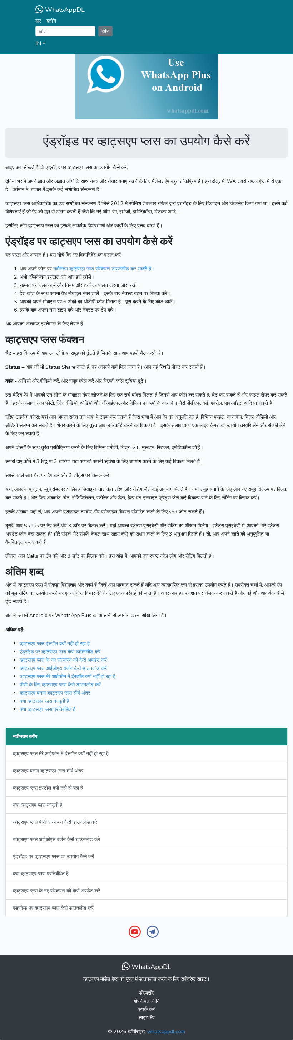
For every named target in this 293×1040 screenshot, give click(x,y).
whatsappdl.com (166, 1031)
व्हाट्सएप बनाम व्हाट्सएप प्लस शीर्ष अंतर (48, 770)
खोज (105, 31)
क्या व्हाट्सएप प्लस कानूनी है (37, 804)
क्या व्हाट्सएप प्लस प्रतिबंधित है (41, 873)
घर (38, 21)
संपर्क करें (146, 1009)
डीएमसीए (146, 992)
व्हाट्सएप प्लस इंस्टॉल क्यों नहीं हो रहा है (48, 787)
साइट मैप (147, 1017)
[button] (146, 43)
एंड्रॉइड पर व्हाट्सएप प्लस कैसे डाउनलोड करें (53, 907)
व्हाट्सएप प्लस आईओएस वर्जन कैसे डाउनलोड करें (56, 839)
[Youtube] (135, 931)
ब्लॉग (51, 21)
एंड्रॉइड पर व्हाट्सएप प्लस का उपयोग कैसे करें (53, 856)
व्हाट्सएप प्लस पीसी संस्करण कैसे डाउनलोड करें (55, 822)
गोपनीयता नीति (147, 1001)
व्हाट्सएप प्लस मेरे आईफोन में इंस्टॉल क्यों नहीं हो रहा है (61, 753)
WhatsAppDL (64, 9)
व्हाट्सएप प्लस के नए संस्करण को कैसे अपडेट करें (56, 890)
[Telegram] (152, 931)
